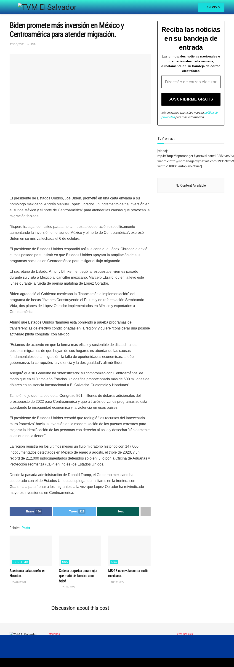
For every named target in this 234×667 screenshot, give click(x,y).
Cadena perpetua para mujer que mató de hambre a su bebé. (78, 576)
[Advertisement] (80, 163)
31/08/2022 (68, 587)
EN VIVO (213, 7)
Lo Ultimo (20, 562)
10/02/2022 (117, 582)
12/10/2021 (17, 44)
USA (33, 44)
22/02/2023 (19, 582)
